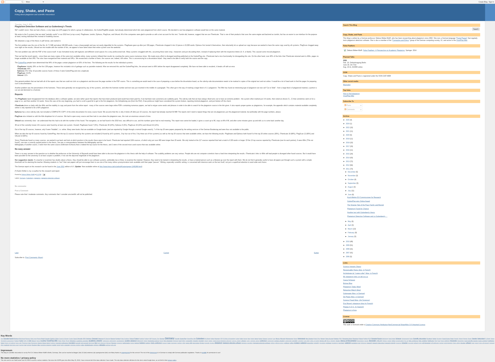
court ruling (307, 340)
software (468, 343)
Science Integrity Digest (352, 267)
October (351, 179)
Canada (47, 338)
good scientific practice (471, 340)
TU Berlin (487, 338)
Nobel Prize (317, 338)
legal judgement (101, 343)
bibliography (140, 340)
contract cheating (279, 340)
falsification (431, 340)
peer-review (195, 343)
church (206, 340)
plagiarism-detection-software (50, 178)
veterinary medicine (75, 345)
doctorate (372, 341)
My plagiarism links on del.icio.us (355, 277)
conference (263, 340)
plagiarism (37, 178)
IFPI (221, 338)
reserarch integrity (390, 343)
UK (25, 340)
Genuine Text (155, 338)
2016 (348, 150)
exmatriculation (400, 340)
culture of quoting (314, 340)
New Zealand (310, 338)
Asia (2, 338)
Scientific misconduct (419, 338)
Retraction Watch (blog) (352, 290)
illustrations (34, 343)
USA (29, 340)
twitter (62, 345)
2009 (348, 245)
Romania (374, 338)
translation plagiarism (46, 345)
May (350, 221)
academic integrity (95, 341)
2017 (348, 146)
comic (248, 340)
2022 (348, 127)
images (40, 343)
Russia (379, 338)
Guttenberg (29, 178)
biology (146, 340)
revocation (411, 343)
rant (359, 343)
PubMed (365, 338)
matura (132, 343)
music (169, 343)
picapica (212, 343)
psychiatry (341, 343)
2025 (348, 120)
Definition (89, 338)
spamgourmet (125, 352)
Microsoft (283, 338)
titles (38, 345)
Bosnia (39, 338)
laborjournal (91, 343)
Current (166, 253)
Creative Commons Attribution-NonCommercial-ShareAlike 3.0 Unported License (395, 325)
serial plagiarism (448, 343)
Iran (249, 338)
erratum (389, 340)
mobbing (147, 343)
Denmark (95, 338)
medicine (142, 343)
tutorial (58, 345)
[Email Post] (44, 174)
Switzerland (481, 338)
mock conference (156, 343)
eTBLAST (379, 340)
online (183, 343)
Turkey (21, 340)
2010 (348, 241)
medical (136, 343)
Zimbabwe (73, 340)
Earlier (316, 253)
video (82, 345)
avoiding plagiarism (131, 340)
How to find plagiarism (351, 94)
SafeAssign (385, 338)
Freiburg (147, 338)
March (350, 229)
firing (436, 340)
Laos (274, 338)
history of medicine (10, 343)
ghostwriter (453, 340)
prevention (310, 343)
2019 (348, 139)
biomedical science (153, 340)
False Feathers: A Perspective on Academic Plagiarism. (384, 50)
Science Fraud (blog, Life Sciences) (356, 300)
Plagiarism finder (347, 338)
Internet (245, 338)
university (67, 345)
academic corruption (82, 340)
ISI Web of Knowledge (229, 338)
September (352, 183)
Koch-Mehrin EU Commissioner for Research (364, 197)
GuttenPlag (22, 63)
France (136, 338)
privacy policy (172, 360)
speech (477, 343)
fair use (406, 340)
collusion (243, 340)
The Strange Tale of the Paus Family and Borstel (365, 205)
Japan (256, 338)
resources (398, 343)
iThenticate (25, 343)
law (96, 343)
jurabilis (204, 352)
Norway (323, 338)
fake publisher (423, 340)
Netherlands (301, 338)
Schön (411, 338)
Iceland (237, 338)
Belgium (16, 338)
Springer (465, 338)
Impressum (153, 352)
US (27, 340)
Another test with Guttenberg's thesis (361, 212)
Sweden (474, 338)
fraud (439, 340)
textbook (29, 345)
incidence (52, 343)
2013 (348, 161)
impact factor (46, 343)
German (162, 338)
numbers (179, 343)
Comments (350, 109)
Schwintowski (405, 338)
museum (164, 343)
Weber (63, 340)
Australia (6, 338)
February (351, 233)
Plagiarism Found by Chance (358, 209)
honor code (19, 343)
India (241, 338)
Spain (452, 338)
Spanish (456, 338)
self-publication (435, 343)
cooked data (288, 340)
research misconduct (378, 343)
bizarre (161, 340)
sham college (456, 343)
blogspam (175, 340)
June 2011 (60, 167)
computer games (254, 340)
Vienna (38, 340)
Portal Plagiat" (462, 38)
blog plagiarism (168, 340)
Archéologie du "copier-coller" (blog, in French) (360, 273)
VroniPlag (43, 340)
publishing (348, 343)
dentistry (333, 340)
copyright (294, 340)
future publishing (445, 340)
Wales (60, 340)
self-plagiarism (426, 343)
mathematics (126, 343)
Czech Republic (77, 338)
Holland (212, 338)
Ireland (252, 338)
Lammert (270, 338)
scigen (420, 343)
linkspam (108, 343)
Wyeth (67, 340)
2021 (348, 131)
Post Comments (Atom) (34, 257)
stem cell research (484, 343)
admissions (106, 340)
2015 (348, 154)
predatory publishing (300, 343)
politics (292, 343)
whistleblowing (89, 345)
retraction (405, 343)
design (338, 340)
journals (78, 343)
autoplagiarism (120, 340)
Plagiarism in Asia (350, 310)
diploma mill (344, 340)
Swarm (470, 338)
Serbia (434, 338)
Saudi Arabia (392, 338)
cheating (195, 340)
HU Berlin (207, 338)
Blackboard (22, 338)
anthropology (112, 340)
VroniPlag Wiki (461, 40)
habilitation (491, 340)
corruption (300, 340)
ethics (393, 340)
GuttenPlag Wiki (191, 338)
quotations (354, 343)
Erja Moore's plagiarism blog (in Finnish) (358, 303)
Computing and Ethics (401, 40)
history (3, 343)
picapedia (206, 343)
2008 (348, 249)
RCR (369, 338)
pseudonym (335, 343)
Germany (23, 178)
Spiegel (461, 338)
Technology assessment (7, 340)
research (369, 343)
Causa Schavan (349, 280)
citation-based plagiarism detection (222, 340)
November (352, 176)
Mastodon (346, 85)
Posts (348, 105)
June (350, 195)
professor (328, 343)
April (350, 225)
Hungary (217, 338)
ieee (29, 343)
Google (177, 338)
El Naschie (107, 338)
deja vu (329, 340)
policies (273, 343)
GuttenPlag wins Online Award (358, 201)
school (416, 343)
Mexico (278, 338)
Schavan (398, 338)
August (351, 187)
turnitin (54, 345)
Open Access (329, 338)
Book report (34, 338)
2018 (348, 143)
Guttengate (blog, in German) (354, 293)
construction (270, 340)
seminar (441, 343)
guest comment (482, 340)
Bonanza (28, 338)
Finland (132, 338)
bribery (184, 340)
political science (279, 343)
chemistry (201, 340)
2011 (348, 169)
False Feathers (125, 338)
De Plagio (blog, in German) (353, 297)
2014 (348, 158)
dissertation (352, 341)
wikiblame (96, 345)
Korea (260, 338)
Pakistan (336, 338)
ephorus (385, 340)
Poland (361, 338)
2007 (348, 253)
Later (17, 253)
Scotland (429, 338)
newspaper (174, 343)
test (25, 345)
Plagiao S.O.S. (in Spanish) (353, 307)
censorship (189, 340)
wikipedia (102, 345)
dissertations (360, 340)
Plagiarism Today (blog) (352, 287)
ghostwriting (460, 340)
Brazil (42, 338)
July (349, 191)
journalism (72, 343)
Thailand (16, 340)
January (351, 236)
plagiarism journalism (247, 343)
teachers (21, 345)
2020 (348, 135)
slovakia (462, 343)
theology (34, 345)
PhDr (340, 338)
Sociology (439, 338)
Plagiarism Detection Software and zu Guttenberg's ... (367, 216)
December (352, 172)
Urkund (34, 340)
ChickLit (52, 338)
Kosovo (265, 338)
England (118, 338)
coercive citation (236, 340)
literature (114, 343)
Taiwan (492, 338)
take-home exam (14, 345)
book (180, 340)
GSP (150, 338)
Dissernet (101, 338)
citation (210, 340)
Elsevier (112, 338)
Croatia (71, 338)
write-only (113, 345)
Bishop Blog (347, 283)
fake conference (413, 340)
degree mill (323, 340)
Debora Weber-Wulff (28, 174)
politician (286, 343)
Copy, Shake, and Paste (34, 11)
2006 (348, 257)
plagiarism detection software (232, 343)
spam (473, 343)
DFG (84, 338)
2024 (348, 124)
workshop (107, 345)
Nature (295, 338)
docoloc (366, 340)
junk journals (84, 343)
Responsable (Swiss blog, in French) (356, 270)
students (6, 345)
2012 (348, 165)
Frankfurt (141, 338)
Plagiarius (355, 338)
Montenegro (289, 338)
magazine (119, 343)
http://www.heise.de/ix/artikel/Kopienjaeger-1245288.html (121, 167)
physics (202, 343)
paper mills (189, 343)
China (57, 338)
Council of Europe (64, 338)
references (363, 343)
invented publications (62, 343)
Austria (11, 338)
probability (316, 343)
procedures (322, 343)
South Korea (446, 338)
